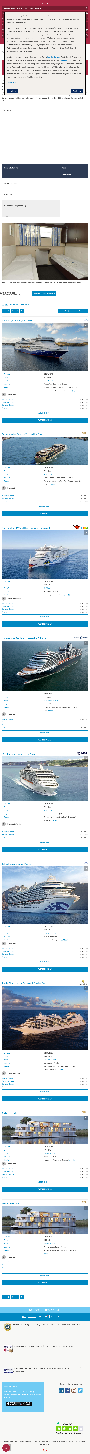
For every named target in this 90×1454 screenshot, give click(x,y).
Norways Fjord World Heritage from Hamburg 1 (26, 527)
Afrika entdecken (10, 1113)
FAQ (83, 1441)
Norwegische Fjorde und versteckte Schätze (24, 638)
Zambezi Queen (50, 1153)
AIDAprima (48, 588)
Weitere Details (45, 420)
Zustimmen (77, 91)
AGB (24, 1317)
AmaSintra (48, 474)
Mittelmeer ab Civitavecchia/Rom (18, 754)
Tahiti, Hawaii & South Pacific (16, 863)
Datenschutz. (66, 60)
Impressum (32, 1317)
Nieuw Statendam (51, 700)
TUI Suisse (69, 1441)
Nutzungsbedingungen (23, 1441)
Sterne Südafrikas (11, 1203)
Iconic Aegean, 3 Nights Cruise (17, 320)
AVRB (54, 1441)
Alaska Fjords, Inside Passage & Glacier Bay (23, 983)
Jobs (11, 1441)
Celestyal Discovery (52, 381)
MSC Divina (48, 810)
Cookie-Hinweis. (53, 57)
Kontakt (77, 1441)
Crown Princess (50, 933)
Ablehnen (12, 91)
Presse (6, 1441)
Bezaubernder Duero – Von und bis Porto (22, 434)
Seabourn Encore (50, 1059)
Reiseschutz (44, 1444)
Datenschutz (36, 1441)
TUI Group (61, 1441)
